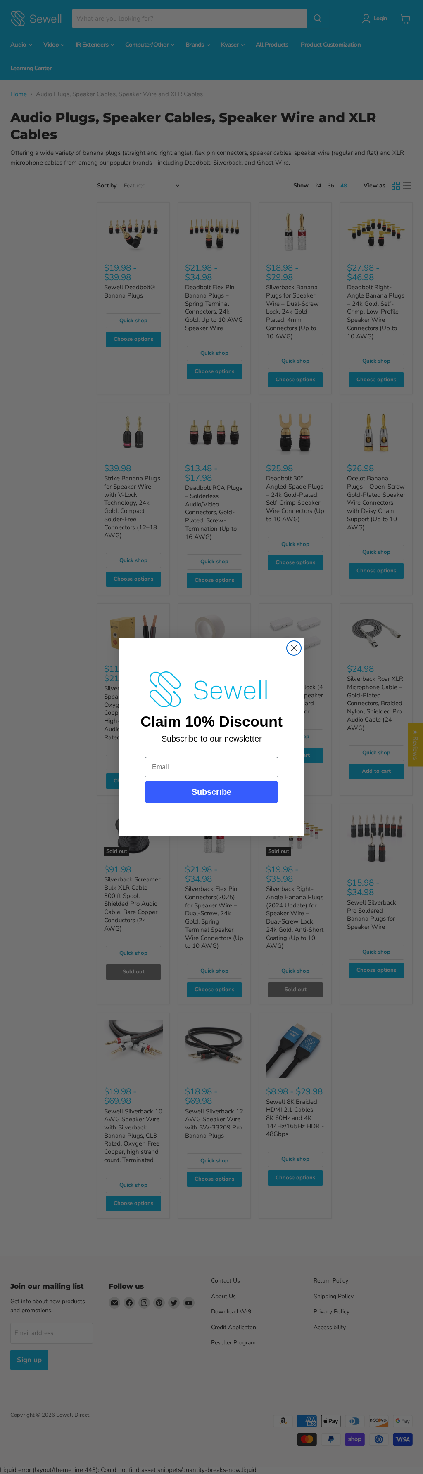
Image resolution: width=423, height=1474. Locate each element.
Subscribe (211, 791)
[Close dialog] (294, 648)
